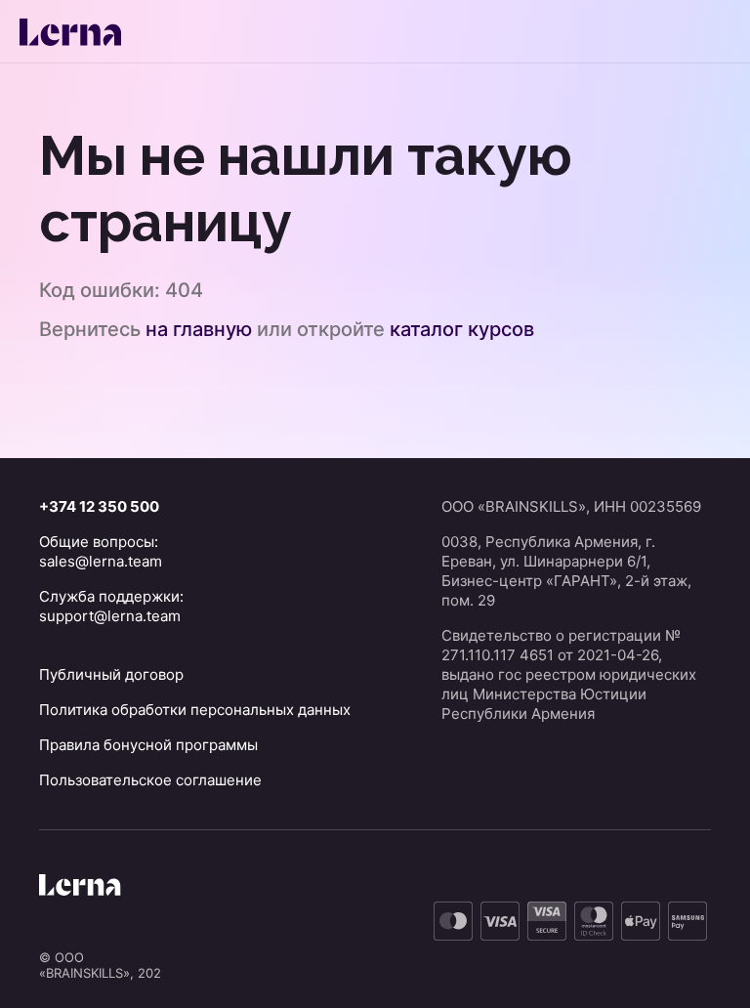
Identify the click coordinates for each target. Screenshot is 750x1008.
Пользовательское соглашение (150, 780)
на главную (199, 329)
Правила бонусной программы (148, 744)
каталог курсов (462, 329)
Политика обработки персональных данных (195, 709)
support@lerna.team (110, 616)
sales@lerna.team (100, 561)
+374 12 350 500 (99, 506)
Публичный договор (111, 674)
